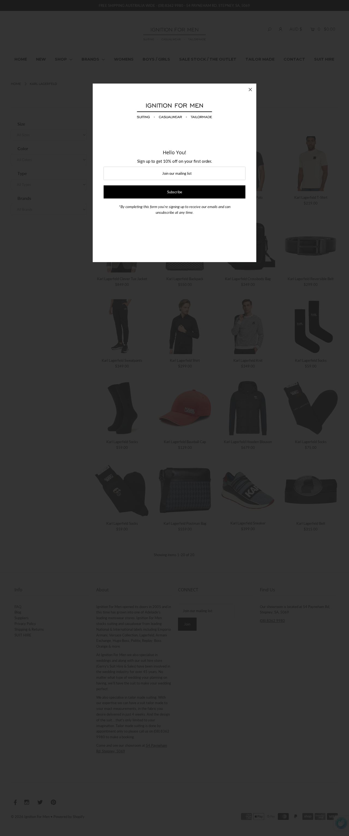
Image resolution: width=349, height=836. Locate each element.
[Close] (250, 90)
